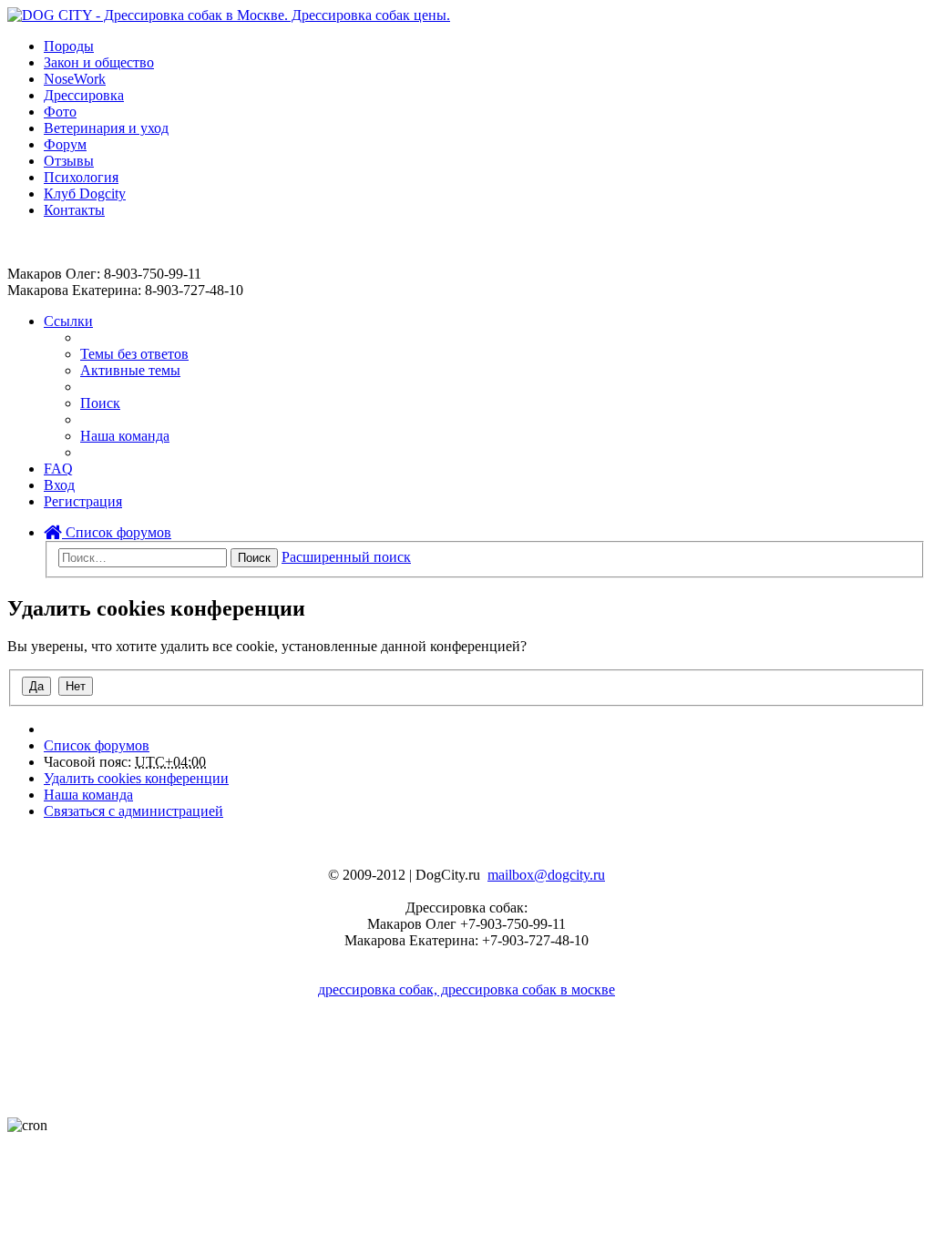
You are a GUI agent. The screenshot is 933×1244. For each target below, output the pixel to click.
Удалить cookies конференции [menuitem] (136, 778)
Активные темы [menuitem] (130, 370)
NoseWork (75, 79)
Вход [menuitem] (59, 485)
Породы (69, 46)
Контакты (74, 210)
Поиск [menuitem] (100, 403)
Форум (65, 144)
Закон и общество (99, 62)
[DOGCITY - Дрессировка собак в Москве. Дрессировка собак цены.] (228, 15)
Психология (81, 177)
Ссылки (68, 321)
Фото (60, 111)
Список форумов (116, 532)
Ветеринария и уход (106, 128)
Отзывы (69, 160)
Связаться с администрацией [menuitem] (133, 811)
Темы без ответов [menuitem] (134, 354)
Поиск (254, 558)
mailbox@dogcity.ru (546, 874)
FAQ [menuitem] (58, 468)
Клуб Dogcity (85, 193)
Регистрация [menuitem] (83, 501)
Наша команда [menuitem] (124, 436)
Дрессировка (84, 95)
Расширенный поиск (346, 557)
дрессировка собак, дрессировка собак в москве (466, 989)
